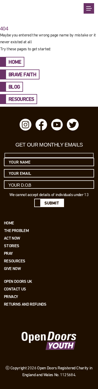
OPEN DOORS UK (18, 281)
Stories (11, 245)
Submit (51, 203)
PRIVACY (11, 296)
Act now (12, 238)
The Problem (16, 230)
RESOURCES (21, 99)
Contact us (15, 289)
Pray (8, 253)
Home (9, 223)
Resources (14, 261)
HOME (15, 62)
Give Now (12, 268)
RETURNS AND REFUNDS (25, 304)
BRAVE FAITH (22, 75)
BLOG (14, 87)
